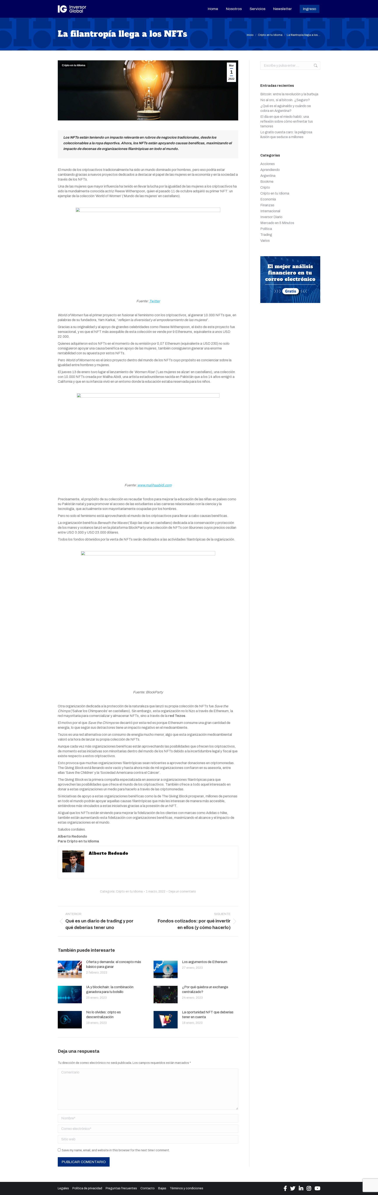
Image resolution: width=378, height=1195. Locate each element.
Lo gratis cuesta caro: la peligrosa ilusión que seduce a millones (286, 134)
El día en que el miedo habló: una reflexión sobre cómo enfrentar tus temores (286, 121)
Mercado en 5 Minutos (277, 223)
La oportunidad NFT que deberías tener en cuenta (207, 1014)
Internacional (270, 211)
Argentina (267, 175)
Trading (266, 235)
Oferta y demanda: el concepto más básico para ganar (113, 964)
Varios (265, 240)
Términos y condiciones (186, 1188)
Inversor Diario (271, 217)
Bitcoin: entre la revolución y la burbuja (289, 94)
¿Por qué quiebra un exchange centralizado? (205, 989)
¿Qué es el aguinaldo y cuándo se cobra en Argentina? (285, 108)
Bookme (266, 181)
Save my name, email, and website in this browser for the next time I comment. (116, 1150)
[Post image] (70, 969)
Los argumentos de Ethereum (204, 962)
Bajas (162, 1188)
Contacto (147, 1188)
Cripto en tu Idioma (73, 65)
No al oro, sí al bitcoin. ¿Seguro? (285, 100)
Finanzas (267, 205)
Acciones (267, 164)
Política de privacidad (87, 1188)
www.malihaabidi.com (154, 485)
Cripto (265, 187)
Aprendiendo (270, 170)
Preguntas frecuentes (121, 1188)
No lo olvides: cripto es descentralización (103, 1014)
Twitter (154, 301)
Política (266, 229)
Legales (63, 1188)
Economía (268, 199)
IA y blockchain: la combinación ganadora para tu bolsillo (109, 989)
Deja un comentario (182, 891)
